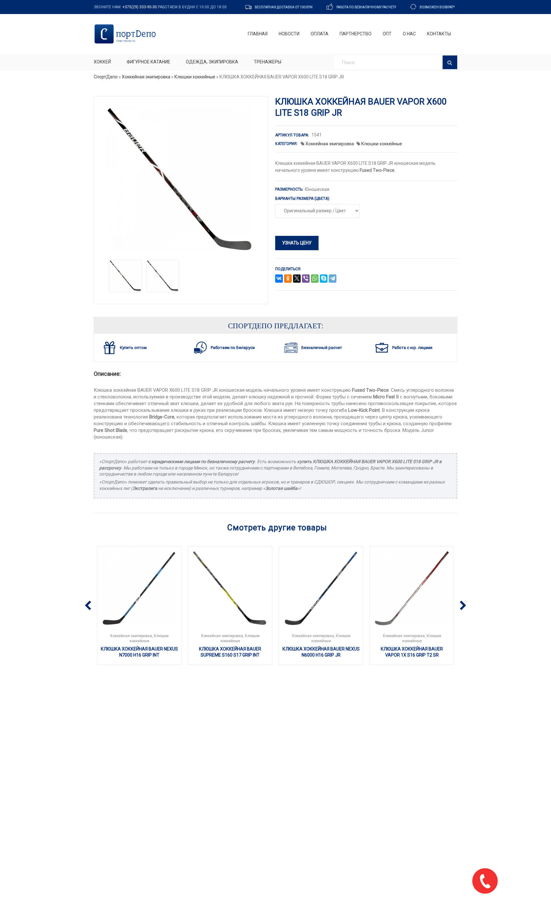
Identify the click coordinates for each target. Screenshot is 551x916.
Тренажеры (267, 61)
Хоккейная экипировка (146, 76)
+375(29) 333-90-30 (139, 7)
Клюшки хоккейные (194, 76)
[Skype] (323, 278)
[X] (297, 278)
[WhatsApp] (315, 278)
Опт (387, 33)
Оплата (319, 33)
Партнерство (355, 33)
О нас (409, 33)
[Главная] (126, 34)
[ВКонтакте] (279, 278)
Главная (258, 33)
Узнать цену (297, 242)
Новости (289, 33)
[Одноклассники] (288, 278)
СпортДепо (106, 76)
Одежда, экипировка (212, 61)
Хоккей (102, 61)
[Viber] (306, 278)
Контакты (439, 33)
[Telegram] (332, 278)
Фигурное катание (148, 61)
